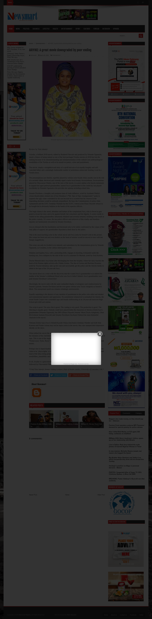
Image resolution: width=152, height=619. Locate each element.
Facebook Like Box (83, 364)
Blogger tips (74, 364)
